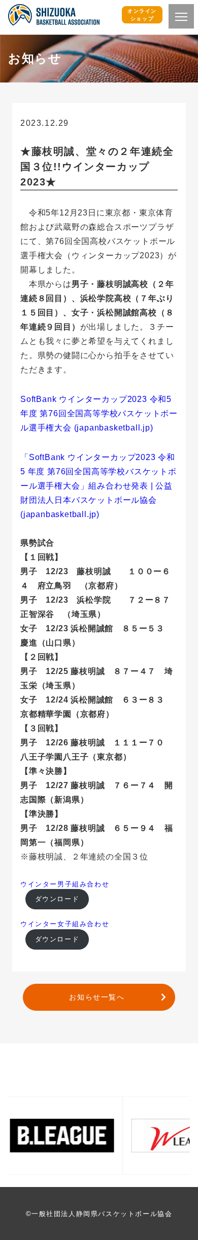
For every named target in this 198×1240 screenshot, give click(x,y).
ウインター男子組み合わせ (64, 884)
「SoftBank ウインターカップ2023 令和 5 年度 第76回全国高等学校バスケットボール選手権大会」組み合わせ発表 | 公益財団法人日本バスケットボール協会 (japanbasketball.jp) (98, 486)
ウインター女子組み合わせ (64, 924)
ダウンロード (57, 899)
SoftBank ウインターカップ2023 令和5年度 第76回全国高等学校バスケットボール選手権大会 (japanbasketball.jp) (99, 413)
